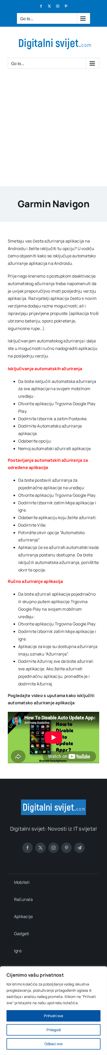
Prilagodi (53, 1029)
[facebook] (27, 848)
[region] (53, 1010)
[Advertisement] (53, 130)
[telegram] (79, 848)
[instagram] (53, 848)
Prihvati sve (53, 1015)
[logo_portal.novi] (53, 801)
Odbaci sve (53, 1043)
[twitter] (40, 848)
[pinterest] (66, 848)
